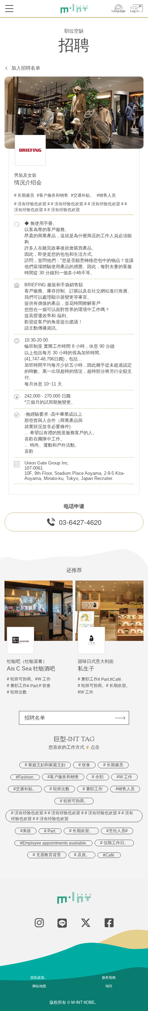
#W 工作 (124, 776)
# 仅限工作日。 (114, 842)
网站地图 (39, 986)
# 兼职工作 (93, 788)
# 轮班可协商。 (74, 801)
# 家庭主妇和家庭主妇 (45, 764)
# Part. (50, 831)
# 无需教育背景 (47, 854)
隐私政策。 (39, 977)
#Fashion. (25, 777)
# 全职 (98, 776)
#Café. (109, 855)
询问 (108, 986)
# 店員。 (82, 854)
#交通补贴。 (82, 195)
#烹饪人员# (117, 830)
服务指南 (109, 977)
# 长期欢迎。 (81, 830)
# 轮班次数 (60, 788)
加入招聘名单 (25, 68)
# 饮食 (84, 764)
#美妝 (25, 830)
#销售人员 (106, 195)
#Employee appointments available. (53, 843)
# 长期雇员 (24, 195)
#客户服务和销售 (52, 195)
